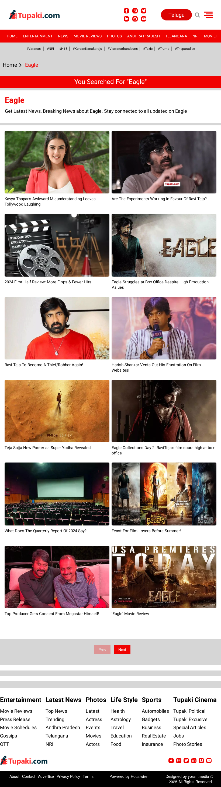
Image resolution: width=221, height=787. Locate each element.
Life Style (124, 700)
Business (151, 727)
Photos (114, 36)
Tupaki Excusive (190, 719)
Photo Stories (187, 744)
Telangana (176, 36)
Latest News (63, 700)
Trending (55, 719)
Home (12, 36)
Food (115, 744)
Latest (92, 711)
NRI (195, 36)
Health (117, 711)
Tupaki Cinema (195, 700)
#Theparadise (185, 49)
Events (93, 727)
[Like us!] (126, 10)
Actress (94, 719)
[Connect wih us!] (126, 19)
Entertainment (38, 36)
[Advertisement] (24, 238)
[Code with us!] (135, 19)
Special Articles (189, 727)
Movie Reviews (88, 36)
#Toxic (148, 49)
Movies (93, 736)
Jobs (178, 736)
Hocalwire (139, 776)
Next (122, 649)
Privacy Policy (68, 776)
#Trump (164, 49)
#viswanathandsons (123, 49)
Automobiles (155, 711)
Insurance (152, 744)
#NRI (50, 49)
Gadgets (151, 719)
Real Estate (154, 736)
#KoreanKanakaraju (87, 49)
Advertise (46, 776)
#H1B (63, 49)
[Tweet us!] (135, 10)
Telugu (176, 15)
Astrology (120, 719)
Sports (151, 700)
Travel (117, 727)
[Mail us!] (143, 19)
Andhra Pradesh (143, 36)
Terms (88, 776)
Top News (56, 711)
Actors (93, 744)
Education (121, 736)
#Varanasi (34, 49)
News (63, 36)
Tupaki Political (189, 711)
